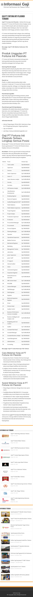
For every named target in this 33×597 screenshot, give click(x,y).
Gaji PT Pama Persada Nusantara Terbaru (21, 518)
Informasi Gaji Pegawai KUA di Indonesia (21, 553)
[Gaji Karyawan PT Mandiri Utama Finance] (5, 514)
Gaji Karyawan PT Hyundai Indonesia (20, 546)
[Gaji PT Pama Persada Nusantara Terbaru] (5, 520)
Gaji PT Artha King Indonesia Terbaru (20, 433)
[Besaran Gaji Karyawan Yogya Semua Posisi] (5, 527)
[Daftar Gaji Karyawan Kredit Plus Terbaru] (5, 542)
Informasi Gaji (16, 4)
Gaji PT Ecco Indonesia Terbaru (18, 469)
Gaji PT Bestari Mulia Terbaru (18, 440)
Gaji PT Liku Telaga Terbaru (17, 491)
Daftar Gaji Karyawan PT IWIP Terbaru (20, 560)
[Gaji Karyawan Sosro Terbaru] (5, 569)
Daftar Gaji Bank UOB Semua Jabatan (20, 574)
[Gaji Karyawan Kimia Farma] (5, 535)
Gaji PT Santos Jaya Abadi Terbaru (19, 462)
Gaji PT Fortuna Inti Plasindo (10, 22)
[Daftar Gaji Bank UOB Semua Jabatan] (5, 577)
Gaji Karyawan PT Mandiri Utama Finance (21, 512)
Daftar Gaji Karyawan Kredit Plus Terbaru (21, 540)
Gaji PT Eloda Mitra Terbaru (18, 476)
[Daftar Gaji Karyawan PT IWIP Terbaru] (5, 562)
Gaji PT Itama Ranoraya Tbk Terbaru (18, 348)
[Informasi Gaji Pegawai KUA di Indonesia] (5, 556)
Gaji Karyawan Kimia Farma (17, 533)
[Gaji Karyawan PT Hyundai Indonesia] (5, 548)
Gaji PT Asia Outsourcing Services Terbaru (21, 484)
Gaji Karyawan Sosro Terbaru (18, 566)
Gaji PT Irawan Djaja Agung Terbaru (20, 455)
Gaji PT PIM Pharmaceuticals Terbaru (20, 448)
